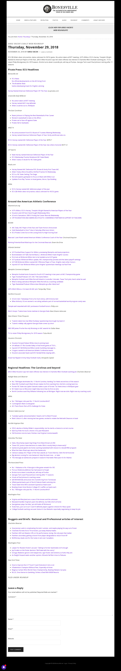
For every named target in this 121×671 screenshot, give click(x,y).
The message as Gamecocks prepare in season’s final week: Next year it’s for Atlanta (41, 458)
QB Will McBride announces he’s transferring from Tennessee (34, 480)
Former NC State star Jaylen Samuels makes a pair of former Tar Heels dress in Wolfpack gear (45, 386)
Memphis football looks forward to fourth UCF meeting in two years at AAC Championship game (46, 274)
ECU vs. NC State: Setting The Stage (24, 174)
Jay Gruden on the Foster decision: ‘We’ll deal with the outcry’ (33, 550)
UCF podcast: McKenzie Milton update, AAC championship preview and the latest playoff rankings (46, 260)
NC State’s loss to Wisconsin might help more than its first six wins (35, 389)
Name (11, 619)
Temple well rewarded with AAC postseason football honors (29, 306)
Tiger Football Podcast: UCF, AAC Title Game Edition (30, 277)
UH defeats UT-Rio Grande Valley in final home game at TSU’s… (34, 345)
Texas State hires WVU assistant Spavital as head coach (31, 485)
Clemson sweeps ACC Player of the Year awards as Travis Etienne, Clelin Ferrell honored (43, 453)
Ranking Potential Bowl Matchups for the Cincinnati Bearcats (29, 242)
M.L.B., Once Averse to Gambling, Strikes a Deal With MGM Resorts (35, 572)
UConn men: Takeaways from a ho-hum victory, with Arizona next (35, 299)
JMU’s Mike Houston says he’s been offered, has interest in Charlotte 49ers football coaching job (42, 372)
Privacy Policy (72, 663)
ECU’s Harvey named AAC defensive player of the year (31, 189)
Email (10, 629)
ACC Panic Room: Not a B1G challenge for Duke (28, 406)
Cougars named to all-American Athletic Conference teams (32, 350)
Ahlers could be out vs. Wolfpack (23, 106)
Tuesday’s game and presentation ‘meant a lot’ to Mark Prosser (34, 416)
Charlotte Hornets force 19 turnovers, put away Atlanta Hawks (34, 531)
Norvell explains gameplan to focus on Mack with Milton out (33, 177)
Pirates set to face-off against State (24, 120)
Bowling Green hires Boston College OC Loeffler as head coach (34, 487)
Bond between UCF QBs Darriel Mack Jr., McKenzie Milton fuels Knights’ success (40, 255)
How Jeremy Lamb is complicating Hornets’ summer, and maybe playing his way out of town (44, 528)
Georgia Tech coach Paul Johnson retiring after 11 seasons (33, 475)
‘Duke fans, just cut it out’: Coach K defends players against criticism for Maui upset (41, 507)
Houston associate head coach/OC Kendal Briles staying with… (34, 353)
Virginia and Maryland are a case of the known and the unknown (35, 499)
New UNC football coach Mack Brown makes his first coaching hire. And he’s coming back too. (45, 384)
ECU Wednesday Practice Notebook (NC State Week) (30, 157)
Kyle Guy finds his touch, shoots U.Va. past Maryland (30, 431)
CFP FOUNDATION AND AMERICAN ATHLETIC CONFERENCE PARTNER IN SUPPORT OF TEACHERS (47, 218)
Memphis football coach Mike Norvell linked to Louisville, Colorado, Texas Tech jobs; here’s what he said (49, 279)
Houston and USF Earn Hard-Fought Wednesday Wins (31, 213)
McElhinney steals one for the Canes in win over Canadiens (33, 538)
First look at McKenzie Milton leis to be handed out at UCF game (34, 257)
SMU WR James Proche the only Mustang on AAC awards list (29, 328)
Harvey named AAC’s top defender (24, 103)
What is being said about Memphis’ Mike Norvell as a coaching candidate (37, 282)
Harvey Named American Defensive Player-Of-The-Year (27, 91)
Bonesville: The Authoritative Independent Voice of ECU (60, 9)
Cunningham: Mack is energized (23, 404)
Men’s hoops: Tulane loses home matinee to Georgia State (29, 311)
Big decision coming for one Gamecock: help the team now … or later (36, 455)
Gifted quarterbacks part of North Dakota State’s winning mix (33, 482)
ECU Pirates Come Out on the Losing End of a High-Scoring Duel (34, 233)
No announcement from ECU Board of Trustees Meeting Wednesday (36, 133)
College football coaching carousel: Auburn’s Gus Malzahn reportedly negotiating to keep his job (46, 509)
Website (11, 639)
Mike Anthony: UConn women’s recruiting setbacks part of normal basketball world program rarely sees (49, 301)
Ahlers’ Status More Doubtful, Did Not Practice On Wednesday (34, 172)
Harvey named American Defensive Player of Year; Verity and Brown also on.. (39, 135)
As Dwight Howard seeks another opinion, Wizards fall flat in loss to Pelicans (39, 555)
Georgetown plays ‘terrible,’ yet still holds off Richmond (31, 504)
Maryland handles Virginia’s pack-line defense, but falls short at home (36, 502)
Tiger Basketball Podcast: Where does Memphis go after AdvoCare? (36, 284)
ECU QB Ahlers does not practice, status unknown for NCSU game (35, 192)
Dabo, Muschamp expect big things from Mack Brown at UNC (33, 443)
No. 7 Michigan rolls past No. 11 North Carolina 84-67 (31, 401)
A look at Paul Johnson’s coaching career (26, 477)
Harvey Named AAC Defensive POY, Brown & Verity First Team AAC (35, 169)
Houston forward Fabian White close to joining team (30, 343)
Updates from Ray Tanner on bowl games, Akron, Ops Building (34, 179)
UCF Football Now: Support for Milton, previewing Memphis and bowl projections (40, 252)
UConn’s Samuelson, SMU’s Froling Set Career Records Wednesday (35, 215)
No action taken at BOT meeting (23, 101)
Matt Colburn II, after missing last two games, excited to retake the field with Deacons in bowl (45, 418)
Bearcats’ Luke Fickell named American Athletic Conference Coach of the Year (35, 237)
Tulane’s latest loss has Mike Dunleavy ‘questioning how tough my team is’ (38, 321)
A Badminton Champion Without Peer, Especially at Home (32, 567)
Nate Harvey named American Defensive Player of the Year (32, 155)
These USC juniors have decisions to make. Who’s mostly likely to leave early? (39, 445)
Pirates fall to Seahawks (20, 123)
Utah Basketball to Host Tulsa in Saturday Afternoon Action (33, 230)
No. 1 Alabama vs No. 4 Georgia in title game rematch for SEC (33, 467)
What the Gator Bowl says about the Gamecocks (29, 450)
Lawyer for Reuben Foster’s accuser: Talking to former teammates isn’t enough (40, 548)
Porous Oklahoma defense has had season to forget (30, 470)
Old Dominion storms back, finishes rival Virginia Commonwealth (35, 433)
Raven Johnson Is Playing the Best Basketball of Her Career (33, 115)
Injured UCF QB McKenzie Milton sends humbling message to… (34, 348)
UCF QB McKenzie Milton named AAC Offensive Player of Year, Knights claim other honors (43, 262)
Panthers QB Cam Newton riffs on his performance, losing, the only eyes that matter (42, 533)
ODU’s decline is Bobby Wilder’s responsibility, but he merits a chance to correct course (42, 428)
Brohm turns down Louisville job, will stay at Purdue (30, 472)
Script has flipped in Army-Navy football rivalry (24, 358)
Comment (12, 597)
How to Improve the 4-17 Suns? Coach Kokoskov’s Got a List (33, 565)
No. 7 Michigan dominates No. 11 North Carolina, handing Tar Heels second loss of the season (45, 382)
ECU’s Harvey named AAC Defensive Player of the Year (27, 140)
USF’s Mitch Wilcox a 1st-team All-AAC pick (23, 289)
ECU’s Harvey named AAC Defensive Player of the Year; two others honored (34, 145)
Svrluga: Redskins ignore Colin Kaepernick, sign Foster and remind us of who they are (42, 553)
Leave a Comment (46, 52)
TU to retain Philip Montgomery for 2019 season (25, 333)
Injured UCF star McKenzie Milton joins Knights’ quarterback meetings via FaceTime (41, 264)
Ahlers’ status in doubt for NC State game (26, 160)
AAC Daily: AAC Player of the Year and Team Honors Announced (34, 228)
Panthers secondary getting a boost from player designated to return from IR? (39, 535)
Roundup (24, 577)
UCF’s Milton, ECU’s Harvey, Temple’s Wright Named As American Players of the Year (42, 210)
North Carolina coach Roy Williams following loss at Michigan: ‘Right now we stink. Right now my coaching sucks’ (51, 391)
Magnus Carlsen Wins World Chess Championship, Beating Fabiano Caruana (39, 570)
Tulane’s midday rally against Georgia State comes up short (33, 323)
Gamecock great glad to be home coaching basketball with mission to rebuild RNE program (44, 448)
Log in (65, 663)
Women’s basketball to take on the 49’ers (26, 118)
